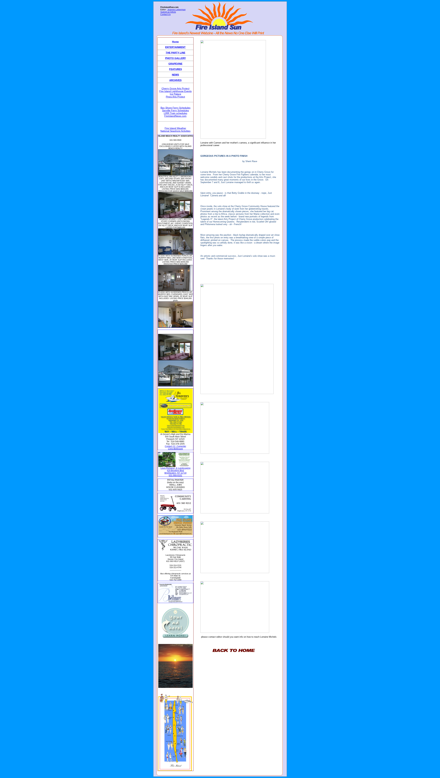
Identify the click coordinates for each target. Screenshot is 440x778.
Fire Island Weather (175, 128)
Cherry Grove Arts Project (175, 88)
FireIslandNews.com (175, 116)
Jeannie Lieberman (176, 9)
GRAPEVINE (175, 63)
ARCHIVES (175, 80)
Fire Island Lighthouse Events (175, 91)
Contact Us (165, 14)
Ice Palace (175, 94)
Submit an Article (168, 12)
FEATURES (175, 69)
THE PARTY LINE (175, 52)
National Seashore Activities (175, 131)
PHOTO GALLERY (175, 58)
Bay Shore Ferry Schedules (175, 107)
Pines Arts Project (175, 96)
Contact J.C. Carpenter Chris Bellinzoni (175, 447)
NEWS (175, 74)
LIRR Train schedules (175, 113)
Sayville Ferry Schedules (175, 110)
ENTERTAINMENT (175, 47)
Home (175, 41)
